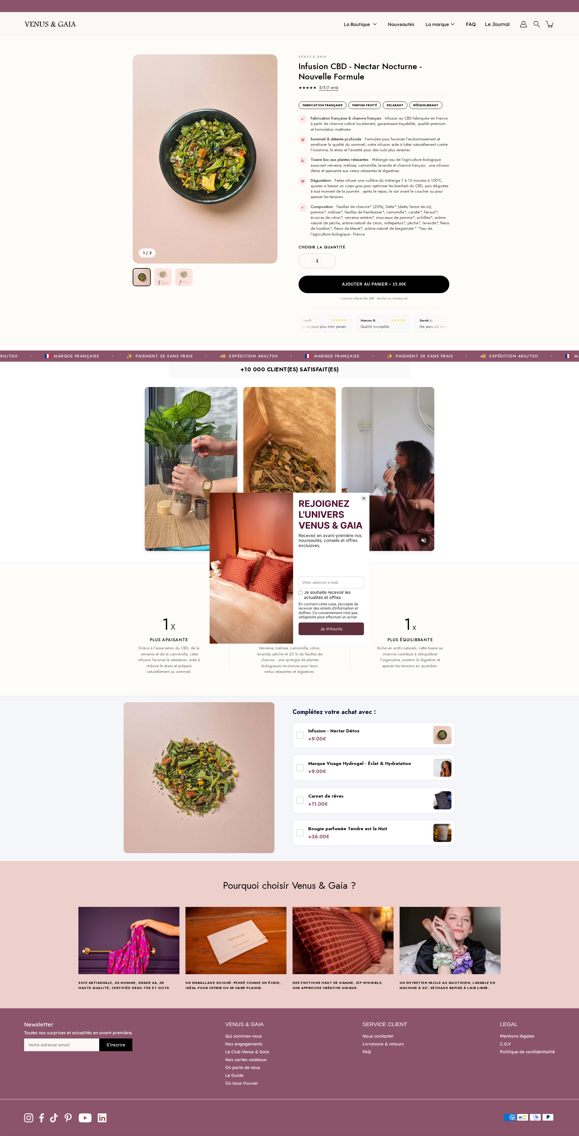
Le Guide (234, 1075)
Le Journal (497, 24)
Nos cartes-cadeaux (246, 1059)
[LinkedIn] (102, 1117)
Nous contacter (378, 1036)
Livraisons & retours (383, 1044)
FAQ (471, 24)
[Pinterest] (68, 1117)
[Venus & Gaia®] (50, 24)
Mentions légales (517, 1036)
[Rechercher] (537, 24)
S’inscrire (115, 1045)
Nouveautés (401, 24)
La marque (437, 24)
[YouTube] (85, 1117)
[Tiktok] (54, 1117)
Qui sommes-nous (243, 1036)
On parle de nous (242, 1067)
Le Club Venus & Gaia (247, 1051)
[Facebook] (41, 1117)
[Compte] (523, 24)
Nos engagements (243, 1044)
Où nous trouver (241, 1083)
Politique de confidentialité (527, 1051)
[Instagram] (28, 1117)
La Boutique (357, 24)
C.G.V (505, 1044)
